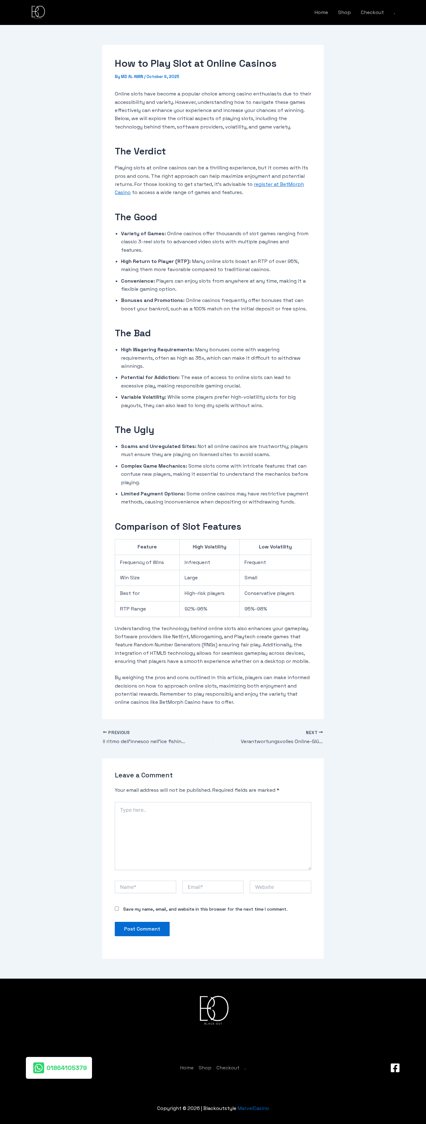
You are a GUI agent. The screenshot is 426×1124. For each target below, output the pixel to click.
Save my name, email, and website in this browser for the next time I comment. (205, 909)
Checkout (372, 12)
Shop (344, 12)
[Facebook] (395, 1068)
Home (321, 12)
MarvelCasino (253, 1108)
